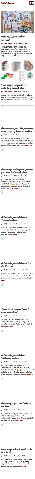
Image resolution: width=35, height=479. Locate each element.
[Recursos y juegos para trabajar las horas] (17, 389)
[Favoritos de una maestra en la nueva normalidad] (17, 295)
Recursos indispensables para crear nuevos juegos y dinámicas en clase (17, 129)
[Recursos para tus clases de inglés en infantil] (17, 435)
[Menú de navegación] (31, 3)
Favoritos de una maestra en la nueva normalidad (15, 310)
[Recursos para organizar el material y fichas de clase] (17, 70)
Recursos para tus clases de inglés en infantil (16, 450)
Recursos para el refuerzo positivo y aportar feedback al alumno (17, 170)
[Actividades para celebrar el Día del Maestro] (17, 249)
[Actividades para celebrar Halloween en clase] (17, 341)
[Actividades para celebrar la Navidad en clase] (17, 203)
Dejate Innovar (8, 43)
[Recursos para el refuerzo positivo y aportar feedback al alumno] (17, 157)
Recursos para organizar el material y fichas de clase (13, 86)
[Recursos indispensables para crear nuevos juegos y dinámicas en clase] (17, 115)
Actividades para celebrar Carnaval (13, 38)
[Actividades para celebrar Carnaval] (17, 22)
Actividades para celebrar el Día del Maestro (16, 264)
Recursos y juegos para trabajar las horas (16, 404)
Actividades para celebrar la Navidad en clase (14, 218)
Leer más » (18, 55)
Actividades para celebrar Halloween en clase (13, 356)
